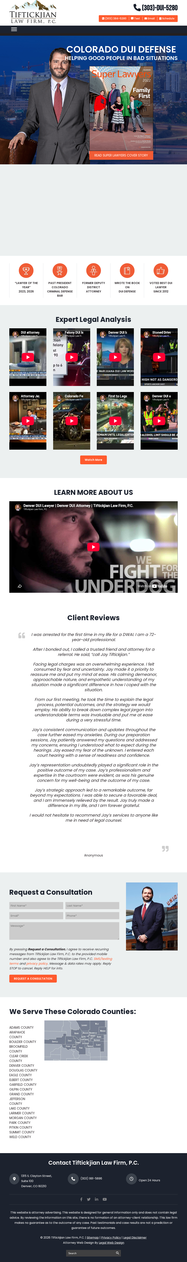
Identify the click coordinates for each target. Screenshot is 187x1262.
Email (151, 18)
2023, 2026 (26, 291)
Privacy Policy (111, 1237)
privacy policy (37, 963)
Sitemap (93, 1237)
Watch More (93, 460)
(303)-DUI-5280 (159, 8)
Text (136, 18)
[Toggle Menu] (14, 29)
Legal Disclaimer (135, 1237)
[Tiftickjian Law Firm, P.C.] (33, 22)
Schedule (167, 18)
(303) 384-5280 (115, 18)
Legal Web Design (111, 1243)
